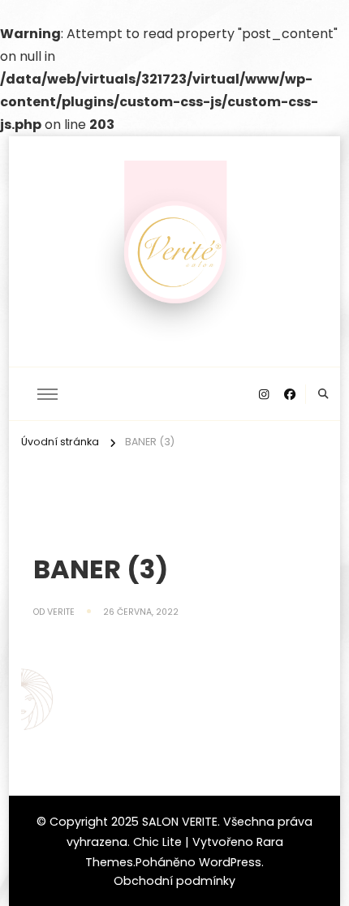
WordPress (230, 862)
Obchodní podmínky (174, 881)
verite (61, 612)
